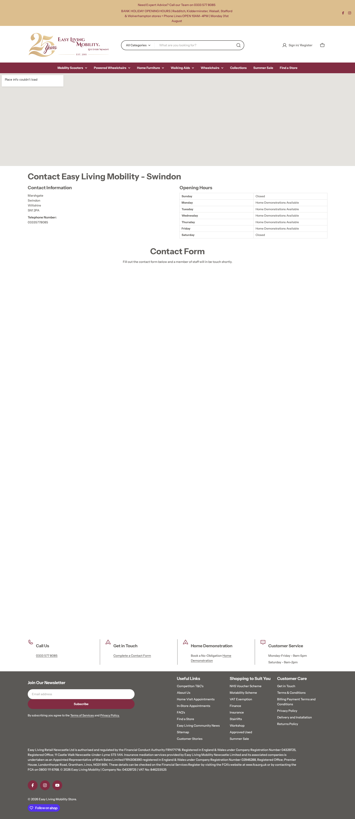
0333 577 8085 (47, 656)
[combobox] (182, 45)
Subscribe (81, 704)
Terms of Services (82, 715)
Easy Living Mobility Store (57, 799)
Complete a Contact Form (132, 656)
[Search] (238, 45)
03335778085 (38, 222)
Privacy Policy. (110, 715)
